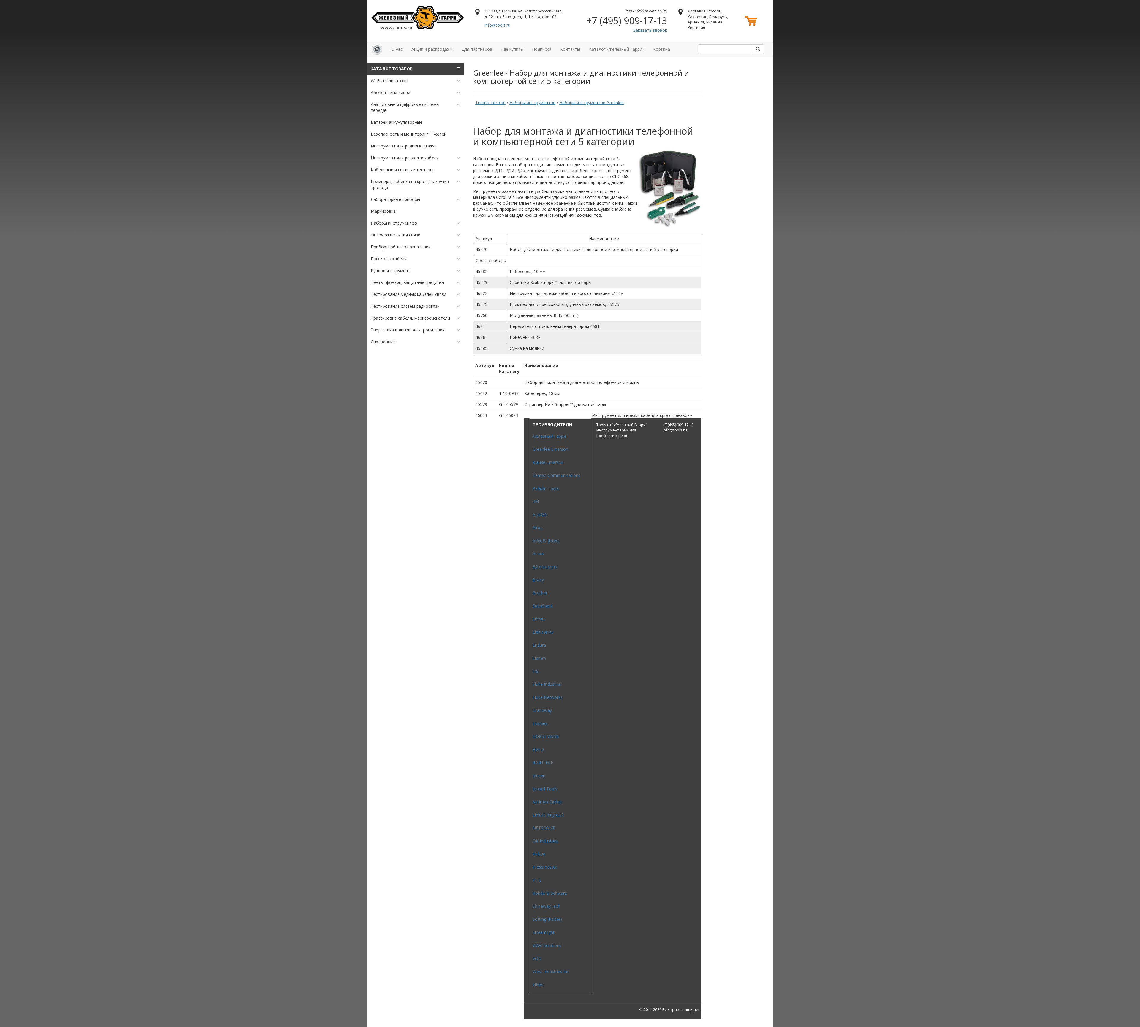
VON (537, 958)
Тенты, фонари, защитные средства (407, 282)
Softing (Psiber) (547, 919)
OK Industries (545, 841)
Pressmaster (545, 867)
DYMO (539, 619)
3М (536, 501)
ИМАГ (539, 984)
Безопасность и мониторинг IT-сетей (408, 134)
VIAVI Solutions (547, 945)
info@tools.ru (497, 25)
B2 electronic (545, 566)
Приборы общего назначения (401, 247)
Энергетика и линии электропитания (408, 330)
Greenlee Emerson (550, 449)
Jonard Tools (545, 788)
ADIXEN (540, 514)
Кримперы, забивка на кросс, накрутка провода (410, 184)
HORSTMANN (546, 736)
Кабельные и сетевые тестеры (402, 169)
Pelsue (539, 854)
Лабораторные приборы (395, 199)
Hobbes (540, 723)
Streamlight (544, 932)
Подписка (541, 49)
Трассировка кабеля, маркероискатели (410, 318)
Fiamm (539, 658)
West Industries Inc (551, 971)
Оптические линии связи (395, 235)
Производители (552, 424)
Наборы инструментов (394, 223)
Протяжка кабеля (389, 258)
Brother (540, 593)
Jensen (539, 775)
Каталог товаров (391, 69)
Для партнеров (477, 49)
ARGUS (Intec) (546, 540)
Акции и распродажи (432, 49)
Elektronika (543, 632)
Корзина (661, 49)
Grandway (542, 710)
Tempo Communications (556, 475)
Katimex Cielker (547, 801)
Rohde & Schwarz (550, 893)
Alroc (537, 527)
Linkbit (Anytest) (548, 815)
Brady (538, 579)
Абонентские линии (390, 92)
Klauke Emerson (548, 462)
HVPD (538, 749)
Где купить (512, 49)
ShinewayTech (546, 906)
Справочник (383, 342)
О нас (397, 49)
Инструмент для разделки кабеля (405, 158)
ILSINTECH (543, 762)
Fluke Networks (548, 697)
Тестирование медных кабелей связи (408, 294)
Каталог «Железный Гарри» (616, 49)
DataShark (543, 606)
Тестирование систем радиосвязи (405, 306)
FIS (536, 671)
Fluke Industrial (547, 684)
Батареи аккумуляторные (396, 122)
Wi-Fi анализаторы (389, 80)
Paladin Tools (546, 488)
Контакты (570, 49)
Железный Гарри (549, 436)
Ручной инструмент (390, 270)
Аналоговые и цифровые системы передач (405, 107)
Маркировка (383, 211)
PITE (537, 880)
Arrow (538, 553)
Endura (539, 645)
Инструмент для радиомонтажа (403, 146)
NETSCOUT (544, 828)
